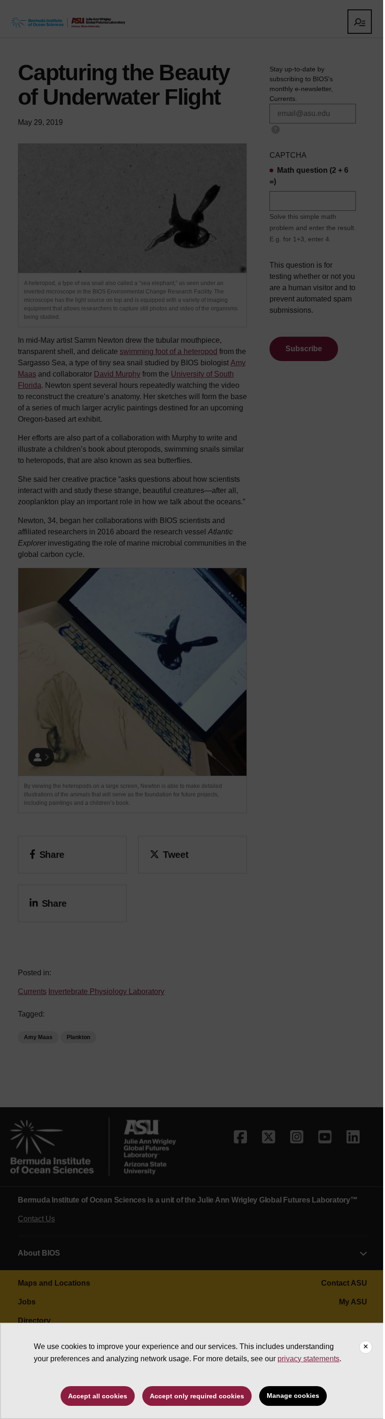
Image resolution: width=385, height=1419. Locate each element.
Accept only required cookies (197, 1396)
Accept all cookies (97, 1396)
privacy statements (308, 1359)
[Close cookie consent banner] (365, 1347)
